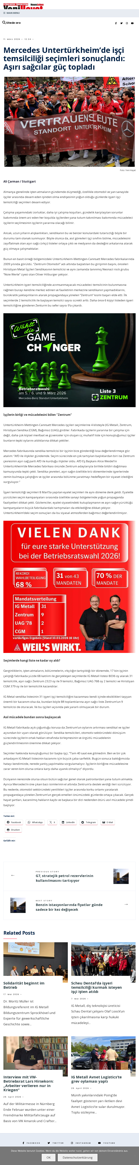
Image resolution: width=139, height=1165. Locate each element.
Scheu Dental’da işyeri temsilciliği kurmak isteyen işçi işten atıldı (96, 987)
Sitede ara (13, 23)
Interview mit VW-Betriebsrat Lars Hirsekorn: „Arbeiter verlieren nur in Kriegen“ (28, 1083)
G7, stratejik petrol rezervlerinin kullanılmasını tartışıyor (64, 876)
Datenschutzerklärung (78, 1157)
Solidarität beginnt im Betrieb (23, 985)
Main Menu (13, 12)
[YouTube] (132, 23)
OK (49, 1157)
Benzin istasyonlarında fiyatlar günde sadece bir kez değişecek (69, 905)
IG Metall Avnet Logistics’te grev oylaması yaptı (96, 1079)
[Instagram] (127, 23)
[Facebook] (116, 23)
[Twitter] (121, 23)
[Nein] (134, 1155)
